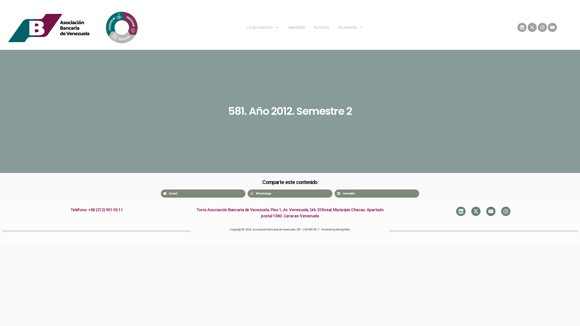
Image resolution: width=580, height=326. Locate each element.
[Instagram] (542, 27)
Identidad (296, 27)
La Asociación (259, 27)
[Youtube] (552, 27)
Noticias (321, 27)
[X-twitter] (532, 27)
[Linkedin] (522, 27)
